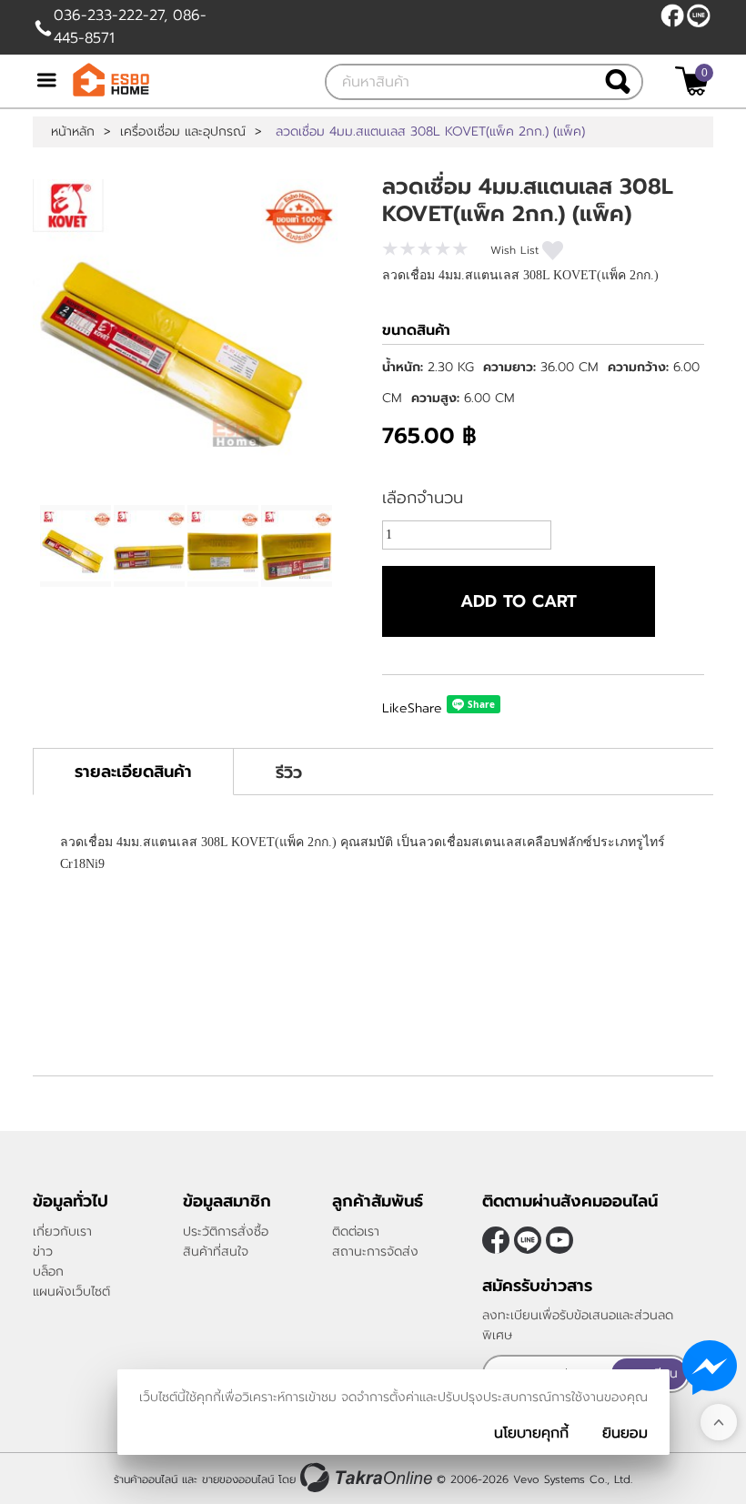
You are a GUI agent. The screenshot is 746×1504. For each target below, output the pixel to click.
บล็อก (48, 1271)
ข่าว (43, 1251)
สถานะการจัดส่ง (375, 1251)
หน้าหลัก (73, 132)
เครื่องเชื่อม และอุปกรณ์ (183, 132)
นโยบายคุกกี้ (531, 1433)
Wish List (514, 250)
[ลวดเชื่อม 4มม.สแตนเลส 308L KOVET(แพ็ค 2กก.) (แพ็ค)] (185, 331)
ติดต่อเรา (355, 1231)
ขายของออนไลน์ (238, 1479)
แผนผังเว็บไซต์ (71, 1291)
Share (425, 708)
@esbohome (699, 15)
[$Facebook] (672, 15)
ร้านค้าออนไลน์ (145, 1479)
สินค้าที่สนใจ (215, 1251)
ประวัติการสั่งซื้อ (225, 1231)
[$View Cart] (692, 81)
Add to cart (518, 601)
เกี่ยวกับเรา (62, 1231)
